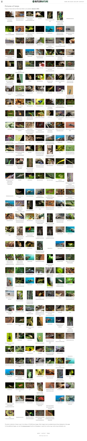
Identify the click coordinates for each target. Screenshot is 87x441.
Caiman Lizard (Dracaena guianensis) (60, 118)
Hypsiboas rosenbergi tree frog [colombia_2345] (50, 156)
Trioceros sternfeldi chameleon (20, 106)
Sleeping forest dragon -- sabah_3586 (50, 265)
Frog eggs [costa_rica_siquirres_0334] (19, 71)
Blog (72, 1)
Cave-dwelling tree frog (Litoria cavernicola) (40, 57)
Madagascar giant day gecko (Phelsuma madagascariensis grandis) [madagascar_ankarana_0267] (70, 185)
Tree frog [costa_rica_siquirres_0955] (9, 34)
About (38, 433)
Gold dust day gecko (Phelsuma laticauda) (70, 82)
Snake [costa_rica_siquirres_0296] (19, 285)
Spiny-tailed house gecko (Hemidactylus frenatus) (70, 96)
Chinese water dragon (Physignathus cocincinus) (10, 143)
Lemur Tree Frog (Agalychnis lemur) (60, 82)
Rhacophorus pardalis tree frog (20, 390)
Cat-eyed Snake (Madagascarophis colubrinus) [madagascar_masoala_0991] (19, 209)
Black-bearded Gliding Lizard (70, 377)
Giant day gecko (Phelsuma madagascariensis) (50, 224)
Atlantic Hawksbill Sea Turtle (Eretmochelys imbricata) (40, 252)
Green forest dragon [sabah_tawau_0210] (30, 118)
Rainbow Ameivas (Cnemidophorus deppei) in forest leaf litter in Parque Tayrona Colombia (30, 131)
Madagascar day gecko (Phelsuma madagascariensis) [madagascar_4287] (70, 329)
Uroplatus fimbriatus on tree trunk (50, 20)
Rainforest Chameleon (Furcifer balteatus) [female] (60, 106)
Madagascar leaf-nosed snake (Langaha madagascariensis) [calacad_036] (9, 182)
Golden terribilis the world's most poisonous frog (50, 377)
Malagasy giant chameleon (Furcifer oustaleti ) (70, 262)
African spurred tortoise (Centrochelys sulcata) (60, 221)
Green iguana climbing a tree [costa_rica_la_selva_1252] (70, 298)
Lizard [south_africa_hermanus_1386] (60, 45)
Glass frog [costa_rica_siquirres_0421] (20, 143)
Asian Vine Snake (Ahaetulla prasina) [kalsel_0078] (50, 354)
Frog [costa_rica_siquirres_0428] (60, 341)
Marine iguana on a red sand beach (70, 130)
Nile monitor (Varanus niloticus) (9, 93)
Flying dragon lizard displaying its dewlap (70, 166)
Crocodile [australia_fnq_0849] (30, 313)
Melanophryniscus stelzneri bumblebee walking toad (50, 208)
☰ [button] (2, 1)
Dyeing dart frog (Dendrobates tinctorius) (40, 196)
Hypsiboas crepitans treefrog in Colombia (40, 393)
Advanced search (26, 426)
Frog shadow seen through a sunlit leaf (9, 344)
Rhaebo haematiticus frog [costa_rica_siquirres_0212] (70, 69)
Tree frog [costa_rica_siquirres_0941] (40, 298)
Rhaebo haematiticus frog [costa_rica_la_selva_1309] (10, 275)
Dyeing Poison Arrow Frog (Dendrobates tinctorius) (20, 19)
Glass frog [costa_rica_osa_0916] (60, 275)
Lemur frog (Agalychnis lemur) (29, 380)
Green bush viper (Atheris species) (30, 328)
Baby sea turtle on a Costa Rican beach (70, 34)
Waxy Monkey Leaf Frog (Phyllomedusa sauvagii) (30, 418)
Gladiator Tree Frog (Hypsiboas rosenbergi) (60, 285)
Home (65, 1)
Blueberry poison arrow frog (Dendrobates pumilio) (60, 130)
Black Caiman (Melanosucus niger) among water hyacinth (70, 153)
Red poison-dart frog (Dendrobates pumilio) (60, 34)
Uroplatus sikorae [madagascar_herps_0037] (40, 237)
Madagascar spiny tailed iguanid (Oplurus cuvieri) (50, 390)
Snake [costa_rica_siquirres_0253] (9, 418)
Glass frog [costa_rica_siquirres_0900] (60, 181)
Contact (81, 1)
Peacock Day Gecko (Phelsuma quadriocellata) (60, 380)
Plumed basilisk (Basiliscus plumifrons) (20, 130)
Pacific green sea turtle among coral (70, 403)
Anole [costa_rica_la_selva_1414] (70, 208)
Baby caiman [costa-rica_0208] (10, 313)
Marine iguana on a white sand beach (9, 298)
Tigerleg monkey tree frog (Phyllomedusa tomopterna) (50, 143)
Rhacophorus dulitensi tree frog (70, 249)
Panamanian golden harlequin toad (50, 82)
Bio (69, 1)
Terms (48, 433)
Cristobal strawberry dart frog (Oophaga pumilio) (10, 288)
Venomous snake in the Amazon (19, 196)
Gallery (76, 1)
